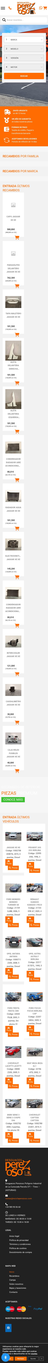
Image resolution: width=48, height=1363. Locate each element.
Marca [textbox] (14, 40)
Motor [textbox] (14, 67)
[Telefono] (10, 8)
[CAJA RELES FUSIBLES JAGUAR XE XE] (13, 738)
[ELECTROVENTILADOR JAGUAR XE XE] (13, 544)
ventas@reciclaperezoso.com (18, 1198)
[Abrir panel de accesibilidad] (5, 1357)
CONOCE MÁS (13, 799)
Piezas (15, 868)
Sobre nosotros (16, 1284)
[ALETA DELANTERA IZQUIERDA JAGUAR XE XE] (13, 399)
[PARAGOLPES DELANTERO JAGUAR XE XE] (13, 253)
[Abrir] (3, 8)
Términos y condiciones (20, 1244)
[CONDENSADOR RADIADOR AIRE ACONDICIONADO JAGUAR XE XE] (13, 447)
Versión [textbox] (14, 58)
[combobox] (24, 39)
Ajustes (33, 1359)
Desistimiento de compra (20, 1252)
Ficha (9, 863)
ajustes (34, 1354)
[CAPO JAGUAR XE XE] (13, 205)
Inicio (11, 1272)
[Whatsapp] (41, 8)
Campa (12, 1280)
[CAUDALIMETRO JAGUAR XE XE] (13, 690)
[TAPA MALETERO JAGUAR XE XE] (13, 302)
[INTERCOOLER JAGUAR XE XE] (13, 641)
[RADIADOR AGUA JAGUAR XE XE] (13, 496)
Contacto (13, 1292)
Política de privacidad (18, 1240)
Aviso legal (14, 1236)
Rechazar (20, 1359)
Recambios (14, 1276)
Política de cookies (18, 1248)
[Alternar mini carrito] (45, 8)
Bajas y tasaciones (17, 1288)
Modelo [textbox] (14, 49)
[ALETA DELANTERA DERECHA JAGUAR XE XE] (13, 350)
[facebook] (8, 1328)
